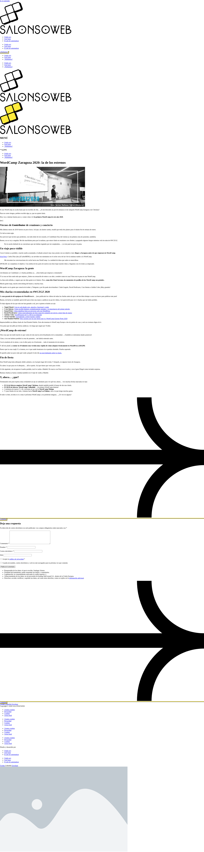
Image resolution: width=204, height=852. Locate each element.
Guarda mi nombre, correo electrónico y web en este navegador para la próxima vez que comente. (35, 563)
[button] (102, 150)
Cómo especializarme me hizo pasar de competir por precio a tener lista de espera (45, 313)
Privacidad (7, 712)
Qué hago (7, 39)
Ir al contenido (5, 1)
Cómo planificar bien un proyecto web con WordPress (32, 311)
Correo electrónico (7, 551)
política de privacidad (16, 559)
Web (1, 555)
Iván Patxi (3, 256)
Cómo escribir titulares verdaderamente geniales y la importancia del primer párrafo (42, 309)
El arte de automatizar (11, 41)
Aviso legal (8, 715)
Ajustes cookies (9, 710)
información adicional (76, 578)
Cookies (7, 713)
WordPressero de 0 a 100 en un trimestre (28, 315)
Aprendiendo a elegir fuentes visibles (28, 317)
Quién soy (7, 37)
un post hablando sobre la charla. (51, 353)
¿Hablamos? (8, 59)
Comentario (4, 543)
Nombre (3, 547)
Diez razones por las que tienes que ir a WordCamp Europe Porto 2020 (43, 319)
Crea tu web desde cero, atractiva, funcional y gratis (31, 307)
